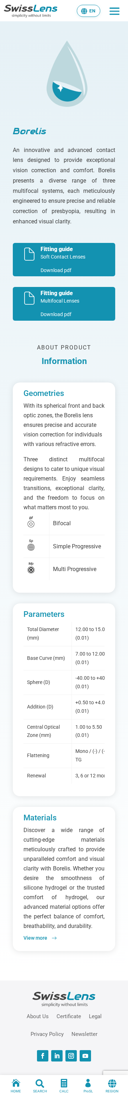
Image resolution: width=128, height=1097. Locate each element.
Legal (95, 1016)
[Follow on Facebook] (42, 1055)
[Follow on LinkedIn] (57, 1055)
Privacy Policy (47, 1034)
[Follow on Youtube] (85, 1055)
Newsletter (84, 1034)
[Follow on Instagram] (71, 1055)
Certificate (69, 1016)
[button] (88, 11)
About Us (38, 1016)
